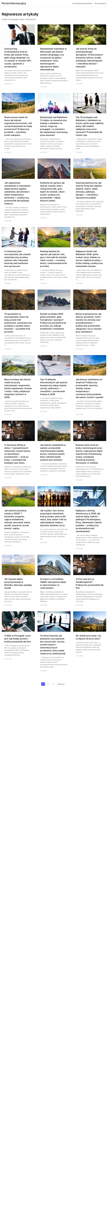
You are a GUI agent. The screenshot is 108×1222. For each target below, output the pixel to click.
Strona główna (100, 3)
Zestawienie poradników (82, 3)
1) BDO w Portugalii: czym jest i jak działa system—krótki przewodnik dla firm (17, 638)
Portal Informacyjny (14, 3)
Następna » (61, 684)
